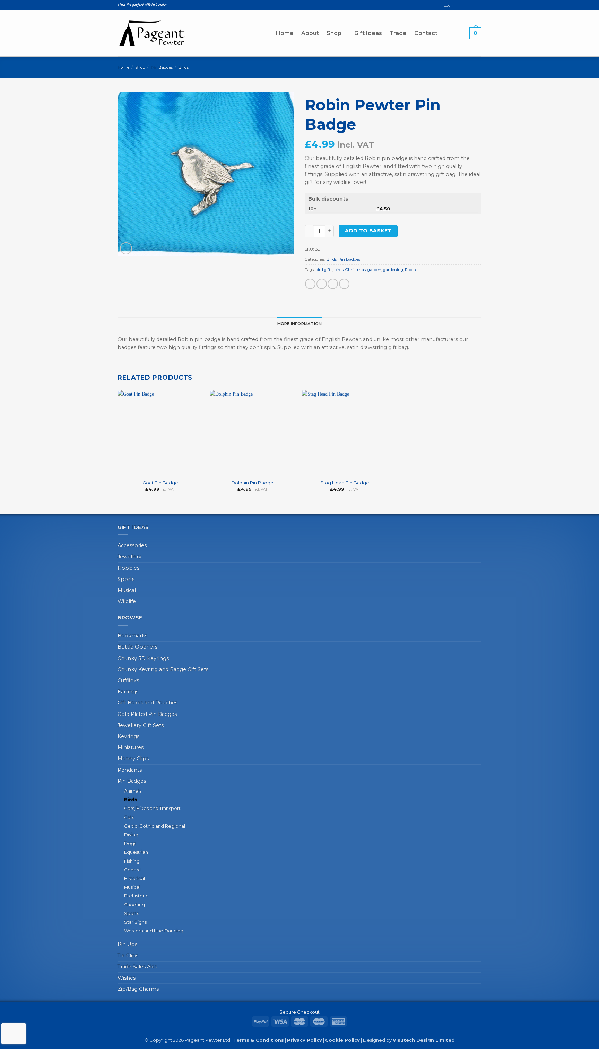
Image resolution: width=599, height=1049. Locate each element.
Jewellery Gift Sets (141, 725)
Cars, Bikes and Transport (152, 808)
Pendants (130, 770)
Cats (129, 817)
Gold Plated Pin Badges (147, 714)
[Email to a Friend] (333, 284)
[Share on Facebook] (310, 284)
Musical (127, 590)
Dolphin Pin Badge (252, 482)
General (133, 869)
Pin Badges (162, 67)
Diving (131, 834)
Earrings (128, 691)
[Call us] (478, 5)
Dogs (130, 843)
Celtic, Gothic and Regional (154, 826)
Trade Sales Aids (137, 967)
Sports (126, 579)
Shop (334, 33)
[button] (453, 33)
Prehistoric (136, 895)
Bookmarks (132, 636)
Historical (134, 878)
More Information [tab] (299, 323)
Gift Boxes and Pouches (147, 703)
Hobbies (128, 568)
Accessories (132, 545)
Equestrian (136, 852)
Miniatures (131, 747)
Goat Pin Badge (160, 482)
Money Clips (133, 758)
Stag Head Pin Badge (344, 482)
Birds (184, 67)
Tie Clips (128, 956)
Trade (398, 33)
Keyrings (128, 736)
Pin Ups (127, 944)
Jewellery (129, 556)
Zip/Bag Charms (138, 989)
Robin (410, 269)
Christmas (355, 269)
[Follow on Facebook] (466, 5)
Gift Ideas (368, 33)
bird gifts (323, 269)
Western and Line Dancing (153, 930)
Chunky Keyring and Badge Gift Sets (163, 669)
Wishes (127, 978)
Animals (132, 791)
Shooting (134, 904)
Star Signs (135, 922)
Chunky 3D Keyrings (143, 658)
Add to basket (368, 231)
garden (374, 269)
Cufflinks (128, 680)
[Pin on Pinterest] (344, 284)
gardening (393, 269)
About (310, 33)
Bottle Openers (137, 647)
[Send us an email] (473, 5)
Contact (425, 33)
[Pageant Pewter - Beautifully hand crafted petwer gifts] (152, 33)
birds (339, 269)
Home (285, 33)
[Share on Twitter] (321, 284)
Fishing (132, 861)
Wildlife (127, 601)
